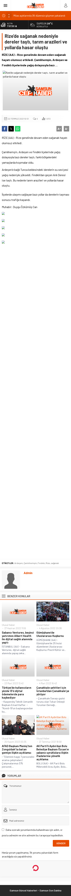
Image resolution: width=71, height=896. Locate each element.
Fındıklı (41, 563)
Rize (48, 563)
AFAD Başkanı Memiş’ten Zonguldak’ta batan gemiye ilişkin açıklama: (17, 749)
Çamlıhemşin (30, 563)
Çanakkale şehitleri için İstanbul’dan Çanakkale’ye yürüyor (52, 691)
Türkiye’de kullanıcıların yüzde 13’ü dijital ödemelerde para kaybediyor (16, 692)
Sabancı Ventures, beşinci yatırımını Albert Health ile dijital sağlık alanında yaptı (18, 637)
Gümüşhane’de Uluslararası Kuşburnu (50, 634)
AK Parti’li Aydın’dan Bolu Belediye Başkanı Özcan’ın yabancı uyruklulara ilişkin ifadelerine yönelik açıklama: (52, 752)
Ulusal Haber (8, 624)
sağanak (55, 563)
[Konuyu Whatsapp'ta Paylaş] (17, 128)
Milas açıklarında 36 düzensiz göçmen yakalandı (39, 15)
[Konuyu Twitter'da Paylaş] (11, 128)
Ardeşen (18, 563)
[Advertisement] (35, 401)
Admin (28, 573)
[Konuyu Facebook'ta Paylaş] (4, 128)
